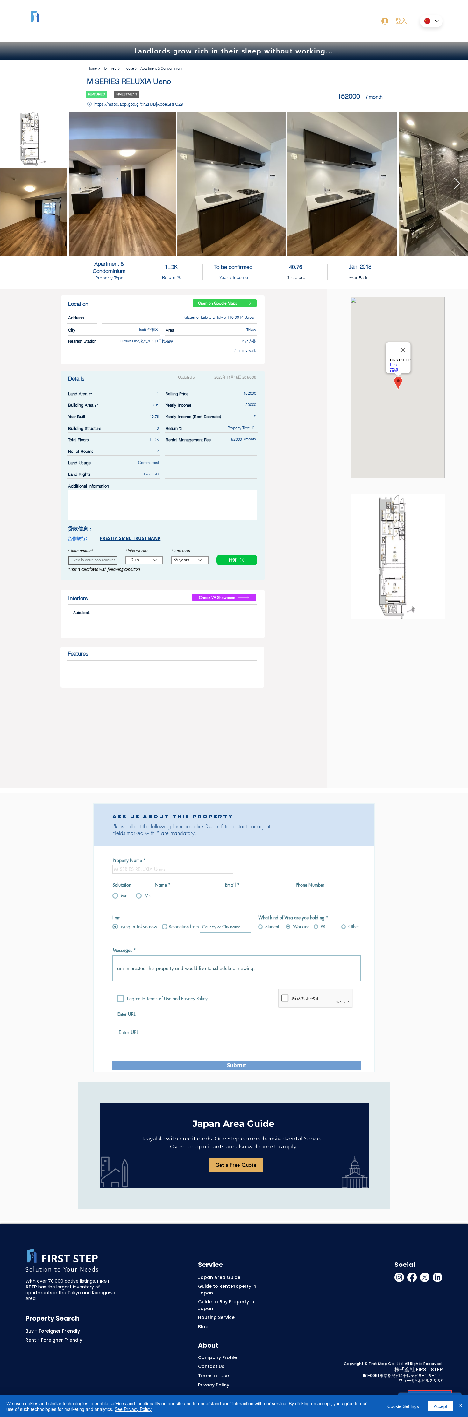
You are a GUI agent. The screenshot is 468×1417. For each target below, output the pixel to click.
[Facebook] (412, 1277)
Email (230, 885)
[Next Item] (457, 184)
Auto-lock (81, 612)
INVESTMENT (126, 94)
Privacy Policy (213, 1385)
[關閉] (460, 1406)
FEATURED (96, 94)
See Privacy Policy (133, 1409)
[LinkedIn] (437, 1277)
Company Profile (217, 1357)
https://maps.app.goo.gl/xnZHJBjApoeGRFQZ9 (138, 104)
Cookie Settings (403, 1406)
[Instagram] (399, 1277)
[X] (424, 1277)
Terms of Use (213, 1375)
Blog (203, 1326)
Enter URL (126, 1014)
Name (161, 885)
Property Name (127, 860)
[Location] (89, 104)
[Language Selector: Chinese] (431, 21)
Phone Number (310, 885)
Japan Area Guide (219, 1277)
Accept (440, 1406)
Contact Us (211, 1366)
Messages (122, 950)
